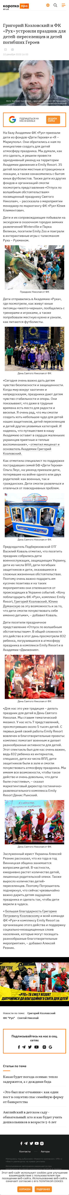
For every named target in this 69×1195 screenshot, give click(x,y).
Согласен (24, 1189)
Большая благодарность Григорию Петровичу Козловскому (30, 913)
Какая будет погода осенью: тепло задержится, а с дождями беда (30, 1079)
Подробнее (43, 1189)
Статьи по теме (14, 1066)
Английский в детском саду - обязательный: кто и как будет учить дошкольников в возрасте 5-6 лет (32, 1117)
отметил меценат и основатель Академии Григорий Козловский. (31, 448)
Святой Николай (28, 1018)
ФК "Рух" (9, 1018)
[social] (19, 1047)
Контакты (25, 1151)
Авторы (45, 1151)
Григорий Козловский (30, 601)
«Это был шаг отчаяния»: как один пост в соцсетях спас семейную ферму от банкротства (33, 1097)
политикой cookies (51, 1181)
